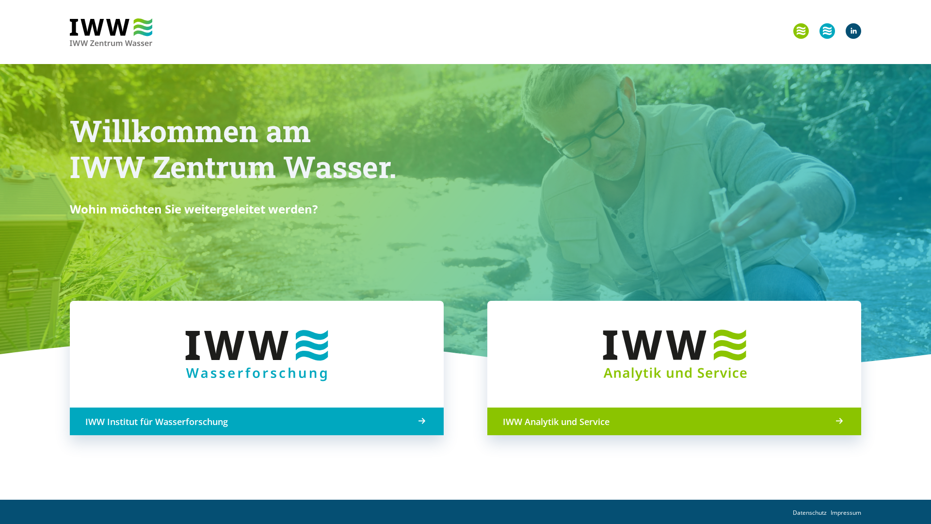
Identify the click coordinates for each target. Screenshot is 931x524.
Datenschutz (810, 512)
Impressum (846, 512)
